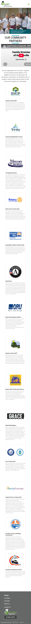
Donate (6, 595)
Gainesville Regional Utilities (13, 317)
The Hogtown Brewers (11, 173)
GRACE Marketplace (10, 425)
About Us (7, 604)
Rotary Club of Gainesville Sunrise (14, 389)
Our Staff (7, 601)
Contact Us (7, 607)
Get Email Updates (10, 617)
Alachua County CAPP (11, 353)
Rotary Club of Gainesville (12, 209)
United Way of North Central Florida (14, 245)
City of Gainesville (10, 461)
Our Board (7, 598)
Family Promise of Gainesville (13, 497)
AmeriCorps (8, 281)
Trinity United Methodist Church (13, 137)
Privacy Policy (15, 622)
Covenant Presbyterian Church (13, 569)
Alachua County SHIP (11, 100)
